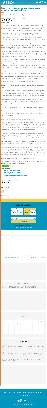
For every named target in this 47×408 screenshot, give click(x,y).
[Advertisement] (23, 245)
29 (41, 330)
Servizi (24, 392)
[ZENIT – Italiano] (13, 2)
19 (23, 328)
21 (35, 328)
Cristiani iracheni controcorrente (12, 170)
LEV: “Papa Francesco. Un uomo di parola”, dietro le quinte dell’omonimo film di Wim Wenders (20, 350)
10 (11, 326)
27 (29, 330)
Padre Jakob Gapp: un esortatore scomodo (15, 172)
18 (17, 328)
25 (17, 330)
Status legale (29, 392)
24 (11, 330)
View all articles (5, 195)
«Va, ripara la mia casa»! (10, 174)
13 (29, 326)
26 (23, 330)
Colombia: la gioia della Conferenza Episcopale (16, 175)
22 (41, 328)
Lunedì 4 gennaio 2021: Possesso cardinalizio (11, 358)
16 (5, 328)
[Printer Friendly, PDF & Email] (5, 166)
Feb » (6, 335)
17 (11, 328)
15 (41, 326)
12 (23, 326)
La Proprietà (19, 392)
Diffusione (14, 392)
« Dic (3, 335)
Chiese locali (23, 18)
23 (5, 330)
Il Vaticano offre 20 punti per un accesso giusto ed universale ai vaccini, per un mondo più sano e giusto (22, 343)
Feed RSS (24, 341)
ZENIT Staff (15, 18)
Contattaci (40, 392)
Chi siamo (6, 392)
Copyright (35, 392)
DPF (10, 392)
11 (17, 326)
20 (29, 328)
